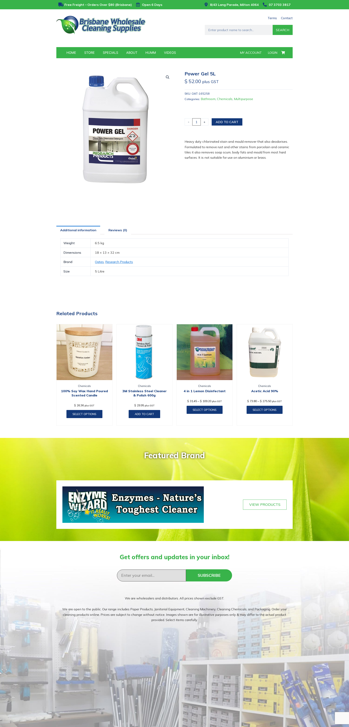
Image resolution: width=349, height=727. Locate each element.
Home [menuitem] (71, 53)
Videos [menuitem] (170, 53)
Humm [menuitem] (150, 53)
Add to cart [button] (144, 414)
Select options (84, 414)
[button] (167, 77)
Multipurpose (243, 99)
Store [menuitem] (89, 53)
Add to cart (227, 122)
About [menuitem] (131, 53)
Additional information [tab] (78, 230)
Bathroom (208, 99)
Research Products (119, 262)
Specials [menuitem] (110, 53)
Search (282, 30)
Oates (99, 262)
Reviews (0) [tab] (117, 230)
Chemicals (224, 99)
